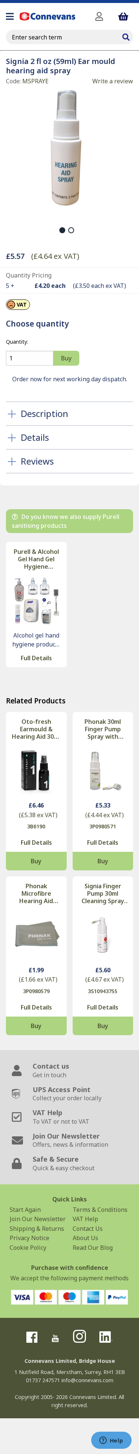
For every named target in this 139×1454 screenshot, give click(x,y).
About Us (85, 1238)
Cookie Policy (28, 1247)
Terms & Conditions (100, 1210)
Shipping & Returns (37, 1228)
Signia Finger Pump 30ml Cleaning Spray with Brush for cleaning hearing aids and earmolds (103, 893)
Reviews (37, 461)
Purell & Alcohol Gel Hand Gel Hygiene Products (36, 559)
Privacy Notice (29, 1238)
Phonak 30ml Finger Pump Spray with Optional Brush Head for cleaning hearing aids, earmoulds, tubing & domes (103, 729)
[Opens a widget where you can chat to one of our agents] (111, 1441)
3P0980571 (102, 826)
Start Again (25, 1210)
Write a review (112, 81)
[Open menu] (10, 16)
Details (35, 437)
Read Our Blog (93, 1247)
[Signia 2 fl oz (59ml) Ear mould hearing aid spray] (66, 148)
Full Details (36, 658)
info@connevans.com (87, 1380)
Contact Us (88, 1228)
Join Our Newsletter (38, 1219)
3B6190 (36, 826)
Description (44, 413)
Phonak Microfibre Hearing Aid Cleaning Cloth (36, 893)
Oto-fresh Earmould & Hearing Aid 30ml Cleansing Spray (36, 729)
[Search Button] (125, 36)
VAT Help (85, 1219)
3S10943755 (103, 991)
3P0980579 (36, 991)
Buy (36, 861)
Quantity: (17, 341)
